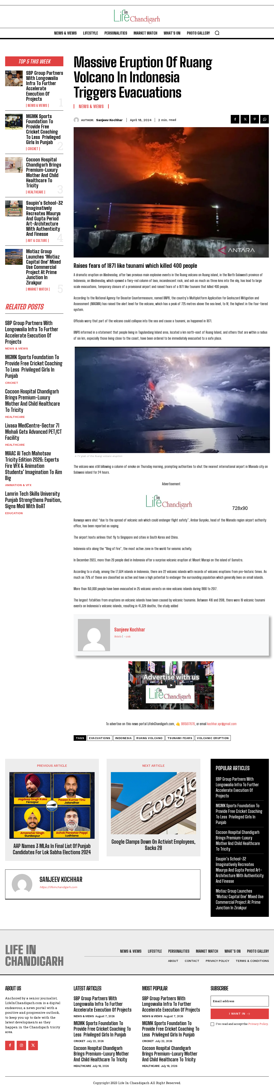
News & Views (37, 105)
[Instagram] (21, 1045)
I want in (237, 1013)
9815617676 (188, 723)
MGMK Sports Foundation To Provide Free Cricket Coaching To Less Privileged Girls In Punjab (43, 129)
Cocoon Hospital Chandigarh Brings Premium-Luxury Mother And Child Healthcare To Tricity (43, 172)
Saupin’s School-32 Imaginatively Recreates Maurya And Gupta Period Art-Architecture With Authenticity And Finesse (44, 218)
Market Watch (38, 289)
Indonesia (123, 738)
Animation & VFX (18, 485)
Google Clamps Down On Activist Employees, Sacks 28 (153, 845)
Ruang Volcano (149, 738)
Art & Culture (37, 240)
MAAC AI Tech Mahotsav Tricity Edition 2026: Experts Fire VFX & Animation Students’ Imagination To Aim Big (33, 465)
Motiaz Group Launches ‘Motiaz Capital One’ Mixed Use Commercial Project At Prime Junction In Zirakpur (43, 267)
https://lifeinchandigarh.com (58, 887)
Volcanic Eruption (213, 738)
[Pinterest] (254, 119)
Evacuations (99, 738)
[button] (217, 33)
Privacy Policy (258, 1024)
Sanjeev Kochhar (109, 120)
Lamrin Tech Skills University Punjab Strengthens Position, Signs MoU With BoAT (33, 500)
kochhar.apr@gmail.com (222, 723)
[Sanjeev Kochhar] (77, 120)
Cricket (33, 149)
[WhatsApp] (264, 119)
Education (14, 513)
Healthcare (35, 192)
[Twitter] (245, 119)
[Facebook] (235, 119)
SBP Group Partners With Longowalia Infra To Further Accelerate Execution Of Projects (44, 86)
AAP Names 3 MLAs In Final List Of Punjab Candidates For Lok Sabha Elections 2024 (52, 849)
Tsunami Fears (179, 738)
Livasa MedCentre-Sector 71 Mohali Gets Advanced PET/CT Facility (33, 431)
